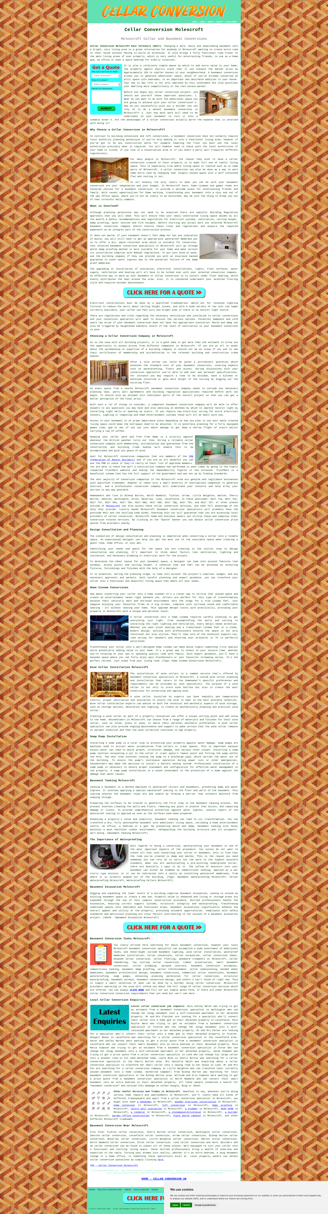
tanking (214, 803)
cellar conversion (167, 92)
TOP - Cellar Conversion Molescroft (114, 1165)
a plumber (191, 1109)
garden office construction (131, 1115)
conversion (97, 185)
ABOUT (210, 22)
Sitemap (92, 1189)
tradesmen (126, 1119)
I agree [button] (175, 1205)
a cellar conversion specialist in (182, 1037)
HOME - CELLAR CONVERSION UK (164, 1178)
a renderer (138, 1112)
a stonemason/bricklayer (185, 1112)
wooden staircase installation (195, 1102)
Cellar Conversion (141, 1189)
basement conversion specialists (152, 677)
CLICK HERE (137, 990)
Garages (155, 1189)
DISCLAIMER (231, 22)
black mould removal (187, 1115)
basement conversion (224, 72)
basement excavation (193, 893)
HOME (194, 22)
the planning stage (137, 574)
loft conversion (173, 1105)
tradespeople (136, 1098)
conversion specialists (186, 509)
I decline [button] (186, 1205)
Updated (128, 1189)
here (160, 1159)
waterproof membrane (178, 239)
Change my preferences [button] (205, 1205)
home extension (124, 1105)
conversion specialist (156, 948)
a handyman (144, 1102)
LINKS (202, 22)
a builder (231, 1112)
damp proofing (222, 1105)
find (100, 1132)
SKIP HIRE (227, 1109)
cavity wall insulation (146, 1109)
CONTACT (219, 22)
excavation (97, 903)
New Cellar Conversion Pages (110, 1189)
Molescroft (113, 506)
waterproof (154, 790)
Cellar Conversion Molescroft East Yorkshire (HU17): (126, 46)
